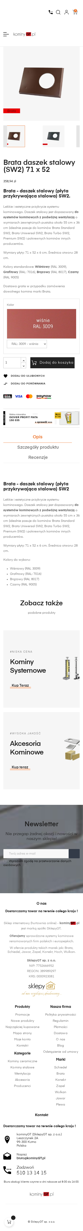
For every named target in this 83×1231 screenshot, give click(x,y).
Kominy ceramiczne (22, 1061)
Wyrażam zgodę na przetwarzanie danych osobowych (37, 863)
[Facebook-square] (33, 1214)
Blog (60, 1045)
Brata (60, 1073)
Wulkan (60, 1092)
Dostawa (61, 1033)
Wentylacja (22, 1073)
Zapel (60, 1086)
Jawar (61, 1098)
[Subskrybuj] (74, 853)
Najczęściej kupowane (22, 1027)
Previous (5, 136)
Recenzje (38, 457)
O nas (60, 1039)
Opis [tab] (37, 437)
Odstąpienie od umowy (60, 1051)
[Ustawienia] (66, 12)
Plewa (60, 1104)
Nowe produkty (22, 1020)
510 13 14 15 (31, 1173)
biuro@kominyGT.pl (31, 1158)
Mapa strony (22, 1033)
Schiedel (60, 1067)
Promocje (22, 1014)
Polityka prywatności (60, 1014)
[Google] (50, 1214)
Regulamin (60, 1020)
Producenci (22, 1086)
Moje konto (22, 1039)
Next (78, 136)
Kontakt (22, 1045)
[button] (20, 686)
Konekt (60, 1079)
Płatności (60, 1027)
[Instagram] (42, 1214)
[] (8, 1222)
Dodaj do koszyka (56, 363)
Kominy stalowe (22, 1067)
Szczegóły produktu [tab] (38, 447)
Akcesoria (22, 1079)
